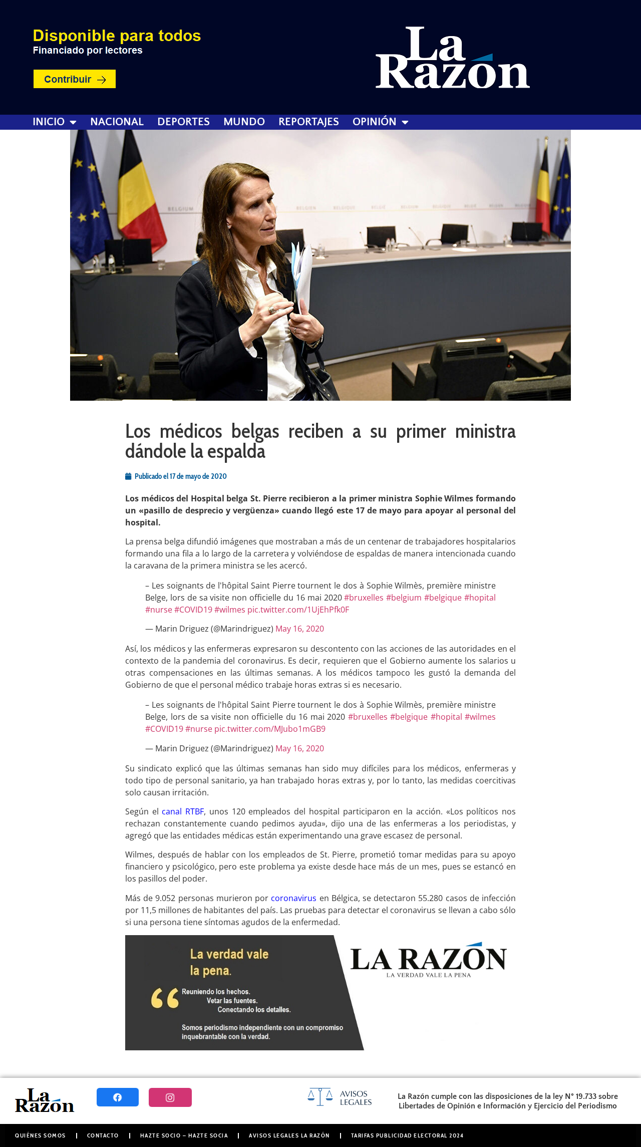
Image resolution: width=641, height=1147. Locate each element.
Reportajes (308, 122)
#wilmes (229, 609)
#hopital (480, 597)
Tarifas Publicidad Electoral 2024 (407, 1135)
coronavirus (293, 898)
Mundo (244, 122)
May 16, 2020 (299, 628)
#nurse (158, 609)
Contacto (103, 1135)
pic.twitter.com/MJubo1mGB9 (270, 728)
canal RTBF (183, 811)
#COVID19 (193, 609)
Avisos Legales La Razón (289, 1135)
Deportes (183, 122)
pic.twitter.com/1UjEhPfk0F (298, 609)
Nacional (117, 122)
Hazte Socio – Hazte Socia (184, 1135)
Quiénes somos (40, 1135)
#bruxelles (364, 597)
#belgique (443, 597)
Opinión (375, 122)
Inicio (49, 122)
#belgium (404, 597)
